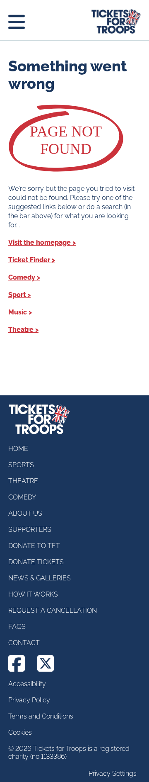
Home (18, 449)
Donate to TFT (34, 546)
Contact (24, 643)
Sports (21, 465)
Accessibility (27, 684)
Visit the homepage (39, 242)
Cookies (20, 732)
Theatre (21, 330)
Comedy (21, 277)
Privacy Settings (113, 773)
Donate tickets (36, 562)
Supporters (29, 530)
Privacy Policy (29, 700)
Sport (17, 295)
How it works (33, 594)
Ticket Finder (29, 260)
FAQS (17, 627)
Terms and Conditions (40, 716)
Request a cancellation (52, 610)
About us (25, 513)
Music (17, 312)
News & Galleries (39, 578)
